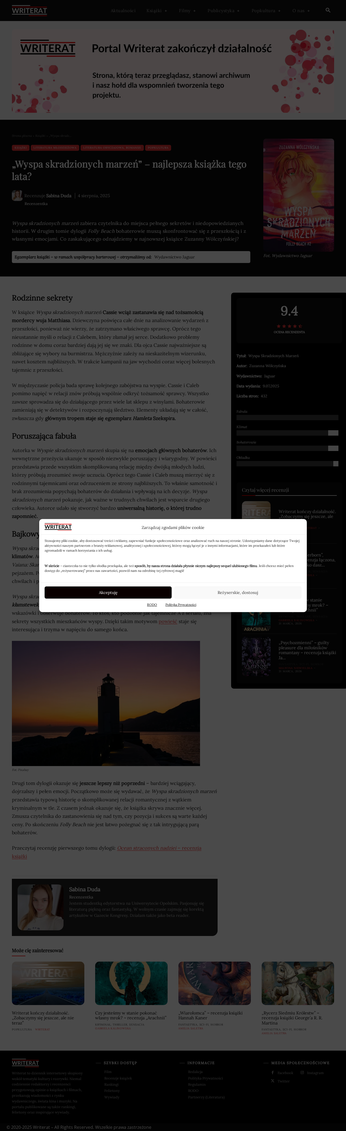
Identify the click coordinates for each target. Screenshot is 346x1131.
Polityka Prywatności (180, 605)
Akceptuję (108, 592)
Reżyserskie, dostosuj (238, 592)
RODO (152, 605)
